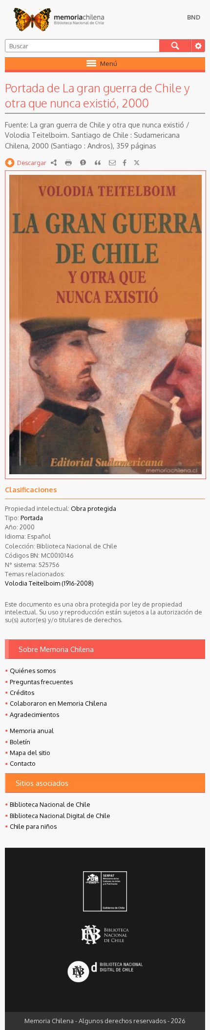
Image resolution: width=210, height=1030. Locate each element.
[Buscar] (175, 46)
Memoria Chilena (58, 19)
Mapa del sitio (30, 753)
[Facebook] (124, 163)
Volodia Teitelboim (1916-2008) (49, 583)
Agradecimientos (34, 714)
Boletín (20, 742)
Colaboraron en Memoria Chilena (58, 703)
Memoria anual (32, 731)
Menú (108, 63)
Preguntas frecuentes (41, 682)
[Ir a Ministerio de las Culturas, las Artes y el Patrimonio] (105, 892)
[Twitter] (137, 163)
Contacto (23, 763)
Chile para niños (33, 826)
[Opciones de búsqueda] (198, 46)
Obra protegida (93, 508)
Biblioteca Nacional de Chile (50, 804)
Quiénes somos (33, 670)
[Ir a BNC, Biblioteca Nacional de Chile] (105, 935)
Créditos (22, 692)
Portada (32, 518)
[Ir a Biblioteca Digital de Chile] (105, 972)
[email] (112, 163)
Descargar (31, 163)
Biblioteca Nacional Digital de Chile (60, 816)
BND (193, 17)
